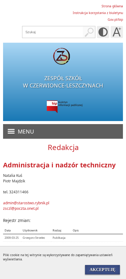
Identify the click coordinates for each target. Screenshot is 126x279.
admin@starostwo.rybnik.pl (26, 203)
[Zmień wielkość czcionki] (117, 32)
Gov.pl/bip (115, 19)
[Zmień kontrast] (103, 32)
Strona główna (112, 6)
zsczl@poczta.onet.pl (21, 208)
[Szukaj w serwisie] (89, 32)
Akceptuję (102, 269)
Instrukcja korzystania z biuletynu (98, 13)
